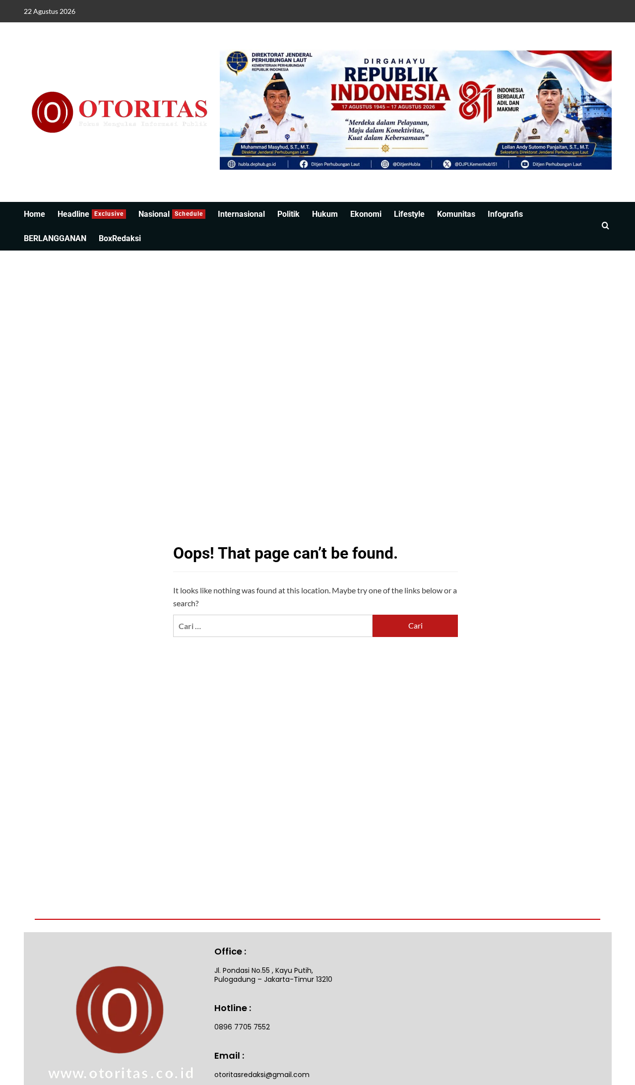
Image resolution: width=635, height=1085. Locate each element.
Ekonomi (365, 214)
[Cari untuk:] (273, 626)
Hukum (325, 214)
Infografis (505, 214)
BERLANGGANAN (55, 238)
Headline (91, 214)
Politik (288, 214)
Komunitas (456, 214)
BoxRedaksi (120, 238)
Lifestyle (409, 214)
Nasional (170, 214)
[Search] (605, 226)
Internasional (241, 214)
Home (34, 214)
